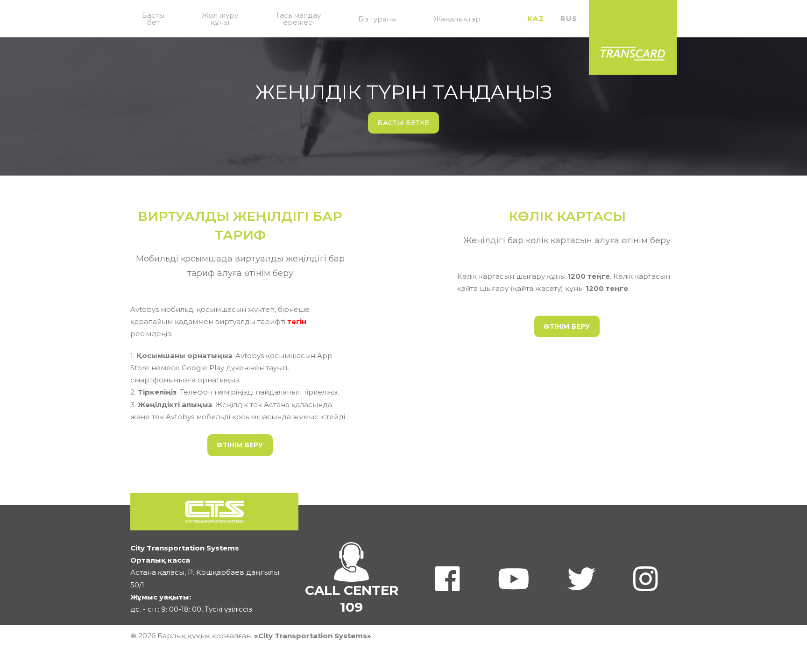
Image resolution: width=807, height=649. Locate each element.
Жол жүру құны (220, 19)
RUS (569, 18)
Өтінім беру (240, 445)
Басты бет (153, 19)
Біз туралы (377, 18)
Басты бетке (403, 123)
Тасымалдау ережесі (298, 19)
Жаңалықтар (457, 18)
